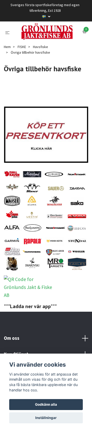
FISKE (22, 72)
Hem (7, 72)
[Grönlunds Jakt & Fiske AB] (46, 44)
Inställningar (46, 418)
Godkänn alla (46, 404)
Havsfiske (40, 72)
